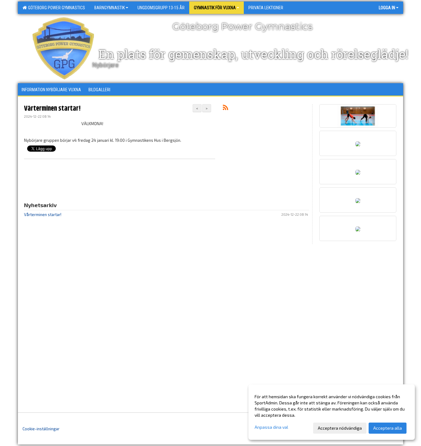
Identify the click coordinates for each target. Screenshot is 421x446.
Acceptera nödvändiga (340, 428)
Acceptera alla (387, 428)
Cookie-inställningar (40, 428)
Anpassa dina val (271, 427)
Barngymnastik (109, 7)
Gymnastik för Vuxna (215, 7)
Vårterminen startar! (52, 108)
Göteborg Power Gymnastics (55, 7)
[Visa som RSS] (225, 108)
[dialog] (331, 412)
